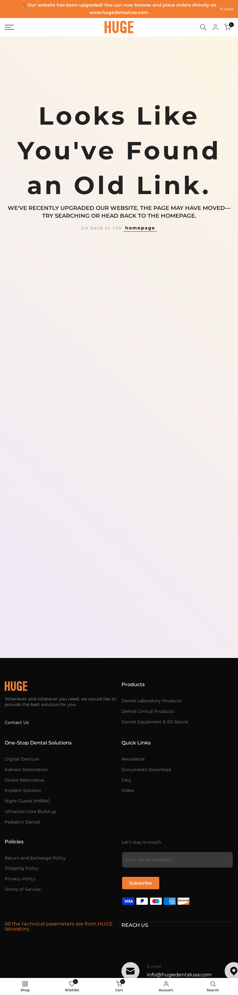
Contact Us (17, 722)
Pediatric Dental (22, 822)
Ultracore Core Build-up (30, 811)
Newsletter (133, 759)
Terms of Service (23, 889)
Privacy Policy (20, 879)
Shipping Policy (22, 868)
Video (127, 790)
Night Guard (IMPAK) (27, 801)
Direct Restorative (24, 780)
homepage (140, 228)
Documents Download (146, 769)
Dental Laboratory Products (151, 701)
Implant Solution (23, 790)
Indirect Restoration (26, 769)
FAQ (126, 780)
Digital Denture (22, 759)
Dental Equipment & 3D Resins (154, 722)
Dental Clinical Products (147, 711)
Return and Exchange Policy (35, 858)
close (12, 9)
